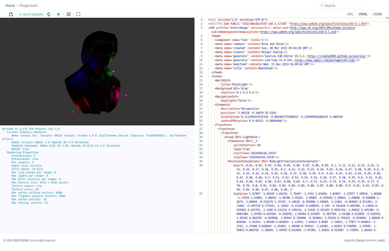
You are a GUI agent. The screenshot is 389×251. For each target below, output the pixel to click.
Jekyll (381, 240)
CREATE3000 (21, 240)
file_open (11, 14)
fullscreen (78, 14)
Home (10, 5)
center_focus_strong (68, 14)
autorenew (48, 14)
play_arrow (59, 14)
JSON (377, 14)
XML (350, 14)
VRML (363, 14)
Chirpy (360, 240)
